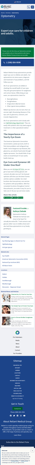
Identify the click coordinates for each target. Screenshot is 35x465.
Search (17, 378)
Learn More (17, 435)
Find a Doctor (17, 391)
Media (17, 340)
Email (2, 445)
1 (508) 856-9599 (13, 62)
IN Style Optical (7, 247)
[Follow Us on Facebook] (10, 415)
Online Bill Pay (17, 365)
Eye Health (5, 256)
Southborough (6, 280)
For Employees (17, 393)
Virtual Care (17, 388)
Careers (17, 370)
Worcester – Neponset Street (11, 287)
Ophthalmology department (15, 123)
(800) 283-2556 (20, 412)
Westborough (6, 284)
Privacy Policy (15, 460)
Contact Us (17, 408)
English (18, 2)
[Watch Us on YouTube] (24, 415)
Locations (17, 373)
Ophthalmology (7, 244)
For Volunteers (17, 337)
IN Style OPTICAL (18, 169)
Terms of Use (24, 460)
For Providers (17, 353)
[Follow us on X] (14, 415)
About (17, 347)
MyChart (17, 368)
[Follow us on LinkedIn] (17, 415)
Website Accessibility (17, 396)
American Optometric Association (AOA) (15, 259)
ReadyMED (17, 385)
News (17, 344)
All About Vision (7, 266)
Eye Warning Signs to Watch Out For (13, 241)
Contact (17, 350)
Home (3, 13)
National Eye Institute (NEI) (11, 262)
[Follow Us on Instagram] (21, 415)
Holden (4, 277)
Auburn (4, 274)
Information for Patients (17, 380)
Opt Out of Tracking (18, 398)
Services (8, 13)
